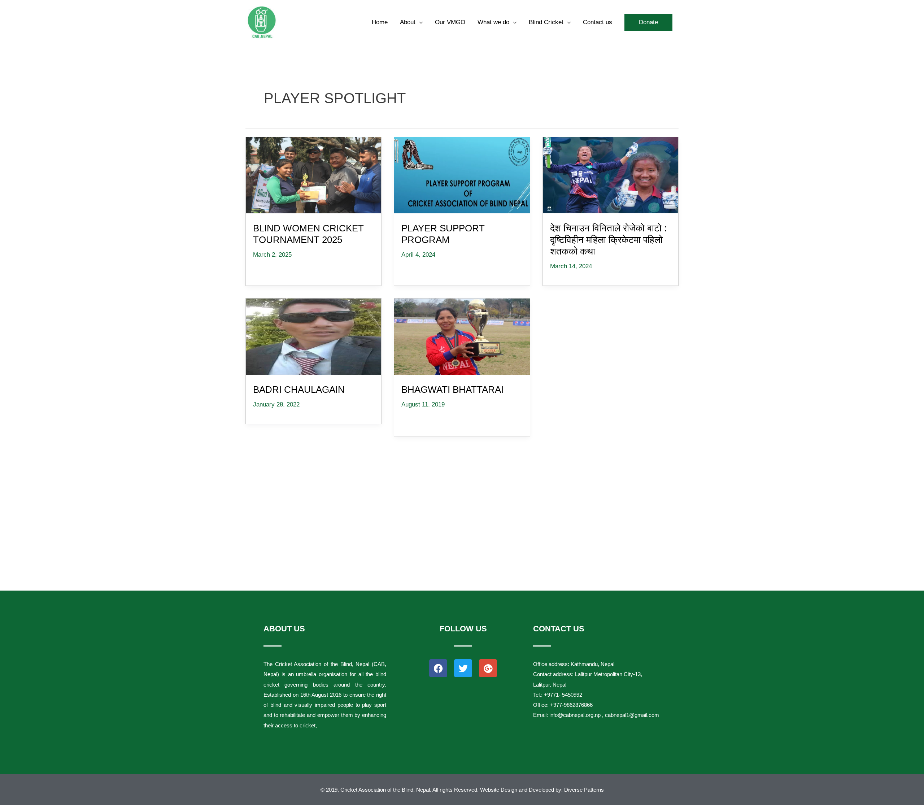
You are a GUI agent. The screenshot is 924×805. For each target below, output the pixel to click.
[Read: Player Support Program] (462, 173)
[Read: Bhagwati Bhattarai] (462, 335)
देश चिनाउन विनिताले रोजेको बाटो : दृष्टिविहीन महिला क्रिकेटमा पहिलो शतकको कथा (608, 240)
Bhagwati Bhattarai (452, 389)
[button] (648, 22)
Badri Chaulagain (299, 389)
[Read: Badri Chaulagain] (313, 335)
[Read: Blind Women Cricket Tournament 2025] (313, 173)
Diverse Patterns (584, 790)
